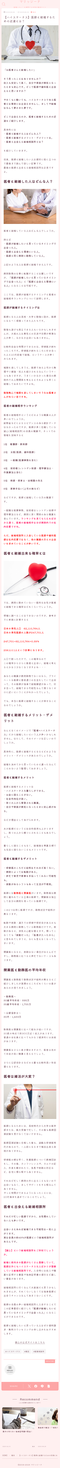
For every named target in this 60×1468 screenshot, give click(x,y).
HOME (4, 1455)
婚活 (34, 12)
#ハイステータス (12, 1351)
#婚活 (26, 1351)
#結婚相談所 (38, 1351)
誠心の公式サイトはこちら (30, 1342)
